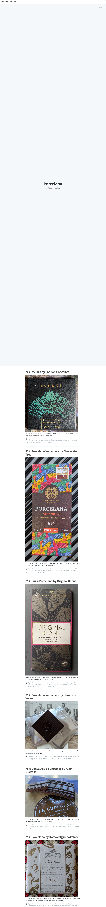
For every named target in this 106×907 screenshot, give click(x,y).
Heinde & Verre (32, 758)
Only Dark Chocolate (8, 1)
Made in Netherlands (51, 756)
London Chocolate (71, 439)
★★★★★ (42, 439)
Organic (34, 684)
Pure (52, 441)
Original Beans (74, 683)
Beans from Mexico (57, 439)
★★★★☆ (42, 683)
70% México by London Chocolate (47, 372)
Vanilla (51, 826)
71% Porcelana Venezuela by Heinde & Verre (50, 696)
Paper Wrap (70, 905)
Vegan (35, 441)
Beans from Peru (61, 683)
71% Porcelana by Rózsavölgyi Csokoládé (52, 837)
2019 (41, 686)
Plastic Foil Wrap (67, 758)
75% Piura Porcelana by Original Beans (50, 581)
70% (64, 439)
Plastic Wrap (69, 570)
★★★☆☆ (42, 569)
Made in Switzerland (50, 683)
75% (68, 683)
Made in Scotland (57, 569)
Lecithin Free (69, 441)
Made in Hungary (50, 904)
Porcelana (30, 441)
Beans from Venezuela (68, 569)
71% (77, 756)
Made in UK (48, 439)
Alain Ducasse (74, 825)
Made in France (49, 825)
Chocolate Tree (32, 570)
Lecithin (60, 758)
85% (76, 569)
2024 (39, 442)
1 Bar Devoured (33, 442)
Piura (29, 684)
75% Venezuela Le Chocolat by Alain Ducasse (48, 770)
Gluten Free (47, 441)
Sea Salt (46, 826)
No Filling (57, 441)
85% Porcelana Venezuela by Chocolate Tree (51, 452)
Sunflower (55, 758)
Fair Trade (41, 441)
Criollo (30, 826)
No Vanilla (63, 441)
